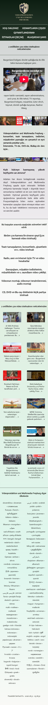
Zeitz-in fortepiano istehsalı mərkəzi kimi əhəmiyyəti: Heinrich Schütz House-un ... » (35, 443)
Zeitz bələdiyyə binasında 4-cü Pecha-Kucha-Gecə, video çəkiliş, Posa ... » (36, 387)
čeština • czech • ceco (35, 640)
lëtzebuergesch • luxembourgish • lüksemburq (35, 524)
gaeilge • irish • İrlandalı (12, 625)
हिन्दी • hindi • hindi (12, 668)
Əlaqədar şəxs (36, 37)
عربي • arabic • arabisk (36, 503)
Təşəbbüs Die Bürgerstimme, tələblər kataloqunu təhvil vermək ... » (12, 471)
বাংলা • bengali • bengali (12, 539)
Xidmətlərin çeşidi (34, 28)
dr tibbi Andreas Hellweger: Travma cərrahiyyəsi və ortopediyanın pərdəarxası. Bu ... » (12, 330)
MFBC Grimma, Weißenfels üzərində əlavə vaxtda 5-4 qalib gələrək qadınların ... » (36, 415)
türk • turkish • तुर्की (36, 632)
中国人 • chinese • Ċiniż (36, 665)
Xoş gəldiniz (11, 28)
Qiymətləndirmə (24, 32)
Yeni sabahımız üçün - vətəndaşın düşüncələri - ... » (12, 414)
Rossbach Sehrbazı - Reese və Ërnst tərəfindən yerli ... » (12, 386)
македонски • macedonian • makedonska (12, 618)
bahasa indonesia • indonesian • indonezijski (12, 632)
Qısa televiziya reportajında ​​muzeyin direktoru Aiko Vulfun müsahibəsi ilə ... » (35, 329)
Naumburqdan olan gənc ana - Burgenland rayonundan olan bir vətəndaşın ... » (36, 359)
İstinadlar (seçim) (12, 37)
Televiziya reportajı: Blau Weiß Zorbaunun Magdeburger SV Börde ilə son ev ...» (12, 443)
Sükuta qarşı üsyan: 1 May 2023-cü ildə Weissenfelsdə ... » (12, 358)
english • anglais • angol (36, 636)
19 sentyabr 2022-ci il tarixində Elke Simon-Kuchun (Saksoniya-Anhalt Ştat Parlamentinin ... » (35, 473)
